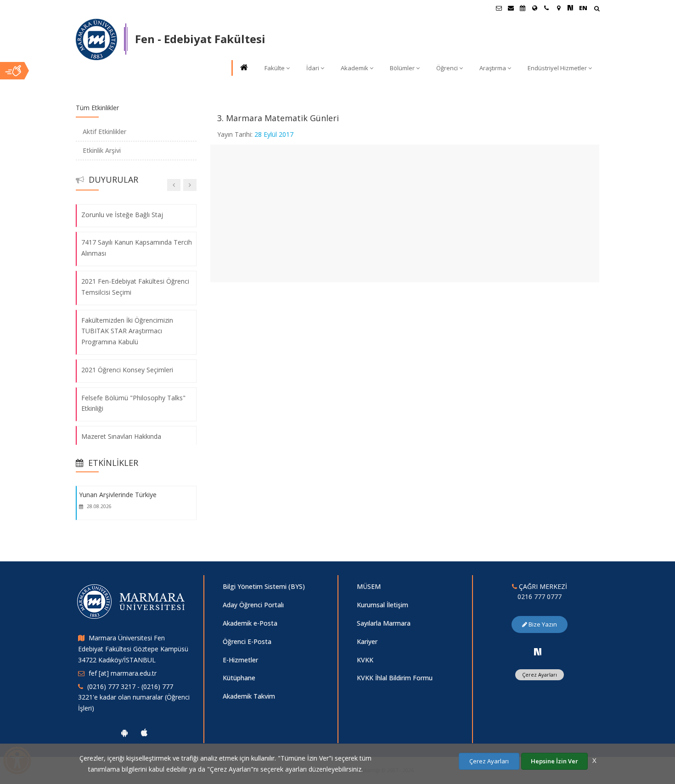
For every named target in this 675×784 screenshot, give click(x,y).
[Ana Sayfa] (243, 68)
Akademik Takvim (249, 696)
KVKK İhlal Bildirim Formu (395, 677)
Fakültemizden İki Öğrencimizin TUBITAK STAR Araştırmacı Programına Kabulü (127, 330)
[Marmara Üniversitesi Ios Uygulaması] (144, 732)
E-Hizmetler (240, 659)
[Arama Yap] (596, 9)
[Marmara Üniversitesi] (96, 39)
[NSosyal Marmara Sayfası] (570, 8)
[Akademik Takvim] (522, 8)
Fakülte (274, 68)
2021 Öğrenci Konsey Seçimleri (127, 369)
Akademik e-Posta (250, 623)
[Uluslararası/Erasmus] (534, 8)
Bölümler (402, 68)
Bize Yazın (542, 624)
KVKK (365, 659)
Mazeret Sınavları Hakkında (121, 436)
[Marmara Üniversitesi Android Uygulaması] (124, 732)
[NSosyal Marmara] (537, 651)
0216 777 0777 (540, 596)
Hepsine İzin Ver (554, 761)
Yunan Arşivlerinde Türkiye (118, 494)
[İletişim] (546, 8)
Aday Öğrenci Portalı (253, 604)
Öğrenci (447, 68)
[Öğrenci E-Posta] (498, 8)
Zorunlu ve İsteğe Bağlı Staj (122, 214)
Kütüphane (239, 677)
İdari (312, 68)
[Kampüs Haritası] (558, 8)
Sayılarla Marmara (384, 623)
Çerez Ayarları (539, 674)
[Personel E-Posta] (510, 8)
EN (583, 8)
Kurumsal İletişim (382, 604)
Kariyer (367, 641)
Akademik (354, 68)
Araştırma (492, 68)
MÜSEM (369, 586)
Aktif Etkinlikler (104, 131)
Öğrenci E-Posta (247, 641)
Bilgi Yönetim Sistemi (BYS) (264, 586)
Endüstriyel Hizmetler (557, 68)
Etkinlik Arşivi (102, 150)
